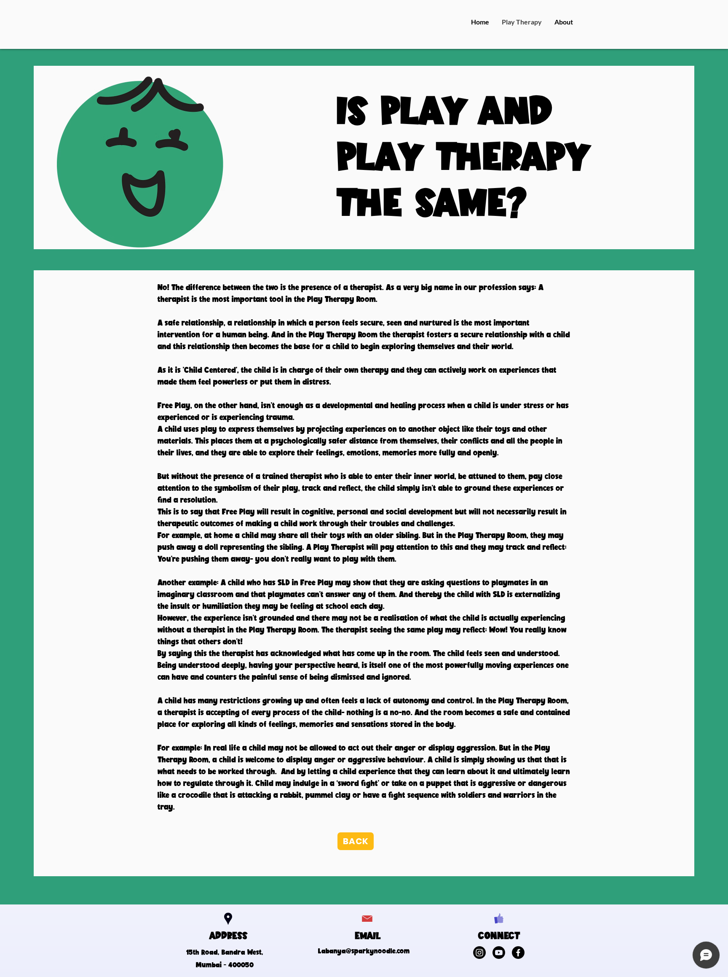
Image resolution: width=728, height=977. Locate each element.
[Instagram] (479, 952)
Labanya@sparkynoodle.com (364, 950)
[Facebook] (518, 952)
